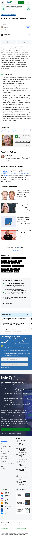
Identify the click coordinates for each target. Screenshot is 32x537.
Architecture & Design (8, 14)
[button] (14, 364)
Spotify (28, 130)
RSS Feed (6, 172)
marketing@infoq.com (21, 528)
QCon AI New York (23, 476)
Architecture (15, 268)
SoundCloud (4, 173)
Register (21, 2)
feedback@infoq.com (5, 524)
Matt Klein (6, 27)
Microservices (6, 266)
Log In (3, 443)
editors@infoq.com (5, 528)
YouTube (14, 130)
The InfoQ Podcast (18, 266)
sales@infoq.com (20, 524)
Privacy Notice (4, 534)
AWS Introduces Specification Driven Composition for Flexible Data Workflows (15, 290)
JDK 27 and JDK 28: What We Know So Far (15, 283)
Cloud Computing (6, 271)
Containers (5, 268)
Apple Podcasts (5, 130)
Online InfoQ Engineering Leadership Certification (22, 456)
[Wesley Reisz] (2, 34)
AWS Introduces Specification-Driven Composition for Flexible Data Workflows (15, 286)
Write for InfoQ (5, 451)
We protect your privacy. (6, 367)
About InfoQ (4, 456)
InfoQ (19, 247)
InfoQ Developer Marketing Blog (7, 465)
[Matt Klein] (2, 27)
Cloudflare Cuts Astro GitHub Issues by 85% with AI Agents (16, 298)
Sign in (28, 2)
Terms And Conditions (13, 534)
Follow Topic (16, 250)
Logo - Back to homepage (9, 2)
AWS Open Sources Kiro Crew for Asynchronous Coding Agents (14, 319)
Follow (28, 27)
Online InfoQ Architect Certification (22, 449)
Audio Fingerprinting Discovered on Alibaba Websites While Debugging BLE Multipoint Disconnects (13, 325)
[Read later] (24, 42)
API (20, 260)
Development (5, 257)
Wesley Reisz (7, 34)
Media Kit (3, 461)
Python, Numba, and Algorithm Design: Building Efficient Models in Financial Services (14, 330)
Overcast (4, 132)
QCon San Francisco (21, 470)
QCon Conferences (6, 446)
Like (9, 41)
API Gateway (12, 260)
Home (2, 438)
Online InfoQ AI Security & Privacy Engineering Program (23, 442)
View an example (24, 343)
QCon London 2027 (22, 482)
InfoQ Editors (4, 453)
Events (3, 448)
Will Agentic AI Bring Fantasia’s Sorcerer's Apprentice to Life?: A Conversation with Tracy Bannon (23, 208)
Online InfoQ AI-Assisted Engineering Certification (23, 463)
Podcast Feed (12, 132)
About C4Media (5, 458)
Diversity (3, 468)
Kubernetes (16, 263)
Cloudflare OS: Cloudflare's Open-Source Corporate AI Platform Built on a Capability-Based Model (16, 294)
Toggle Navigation (2, 2)
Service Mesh (5, 263)
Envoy (4, 260)
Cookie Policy (22, 534)
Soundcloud (21, 130)
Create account (5, 441)
